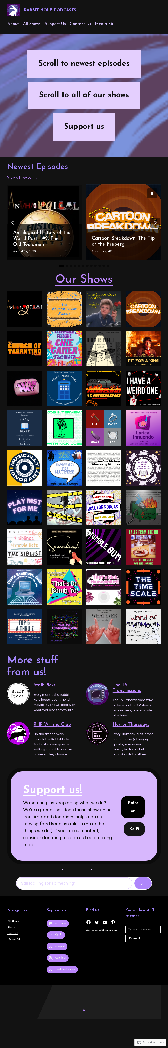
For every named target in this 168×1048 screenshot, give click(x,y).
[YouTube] (104, 922)
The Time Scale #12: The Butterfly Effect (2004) (119, 241)
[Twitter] (96, 922)
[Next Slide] (155, 223)
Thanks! (134, 938)
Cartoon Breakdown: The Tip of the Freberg (44, 241)
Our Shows (84, 280)
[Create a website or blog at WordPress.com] (84, 1009)
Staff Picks (44, 685)
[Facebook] (88, 922)
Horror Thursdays (131, 724)
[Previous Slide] (13, 223)
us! (52, 790)
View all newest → (22, 178)
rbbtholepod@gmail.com (101, 930)
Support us (84, 127)
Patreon (133, 807)
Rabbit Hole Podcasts (50, 10)
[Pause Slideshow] (152, 193)
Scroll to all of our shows (84, 95)
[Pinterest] (113, 922)
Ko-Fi (134, 829)
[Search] (143, 883)
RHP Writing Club (52, 724)
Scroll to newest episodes (84, 64)
